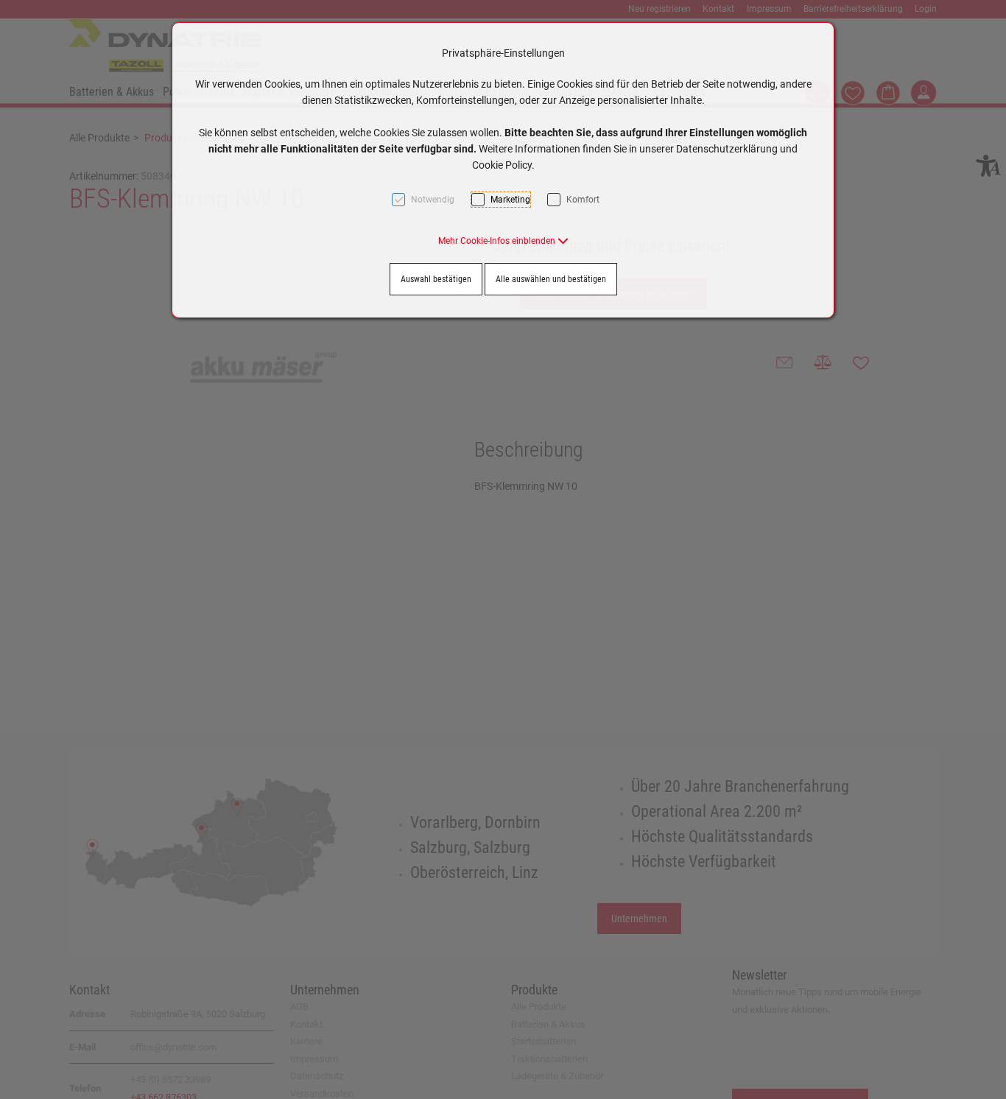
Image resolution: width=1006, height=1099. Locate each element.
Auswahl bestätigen (436, 279)
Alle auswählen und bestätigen (551, 279)
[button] (503, 241)
